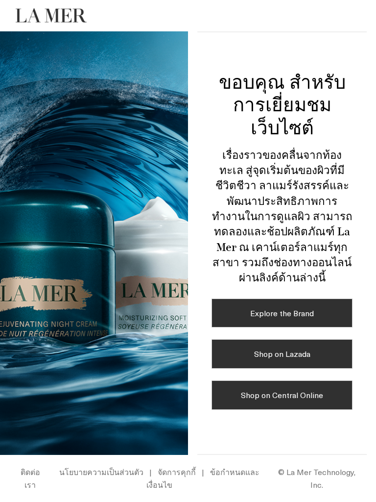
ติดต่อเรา (30, 478)
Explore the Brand (282, 313)
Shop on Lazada (282, 353)
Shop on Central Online (282, 395)
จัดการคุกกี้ (177, 471)
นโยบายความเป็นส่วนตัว (101, 471)
